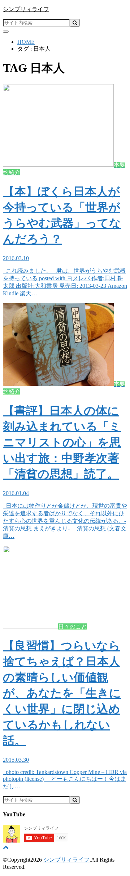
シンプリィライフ (26, 9)
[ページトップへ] (6, 847)
